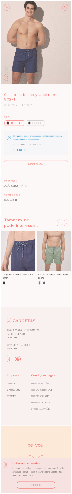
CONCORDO (36, 484)
